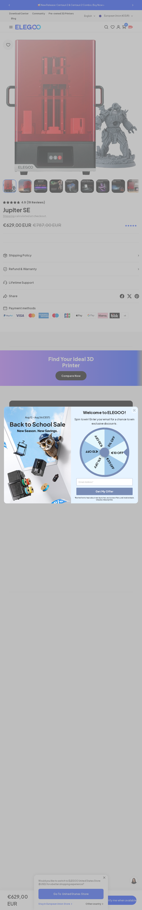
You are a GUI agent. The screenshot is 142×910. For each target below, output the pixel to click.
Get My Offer (104, 491)
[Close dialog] (134, 410)
